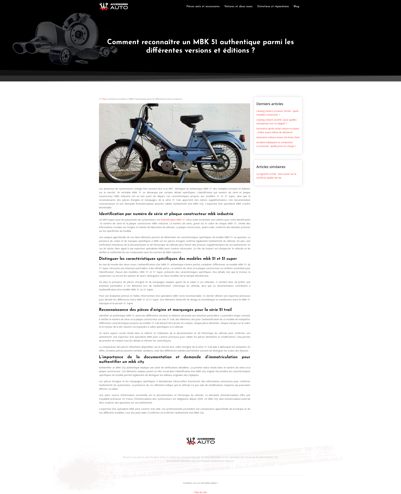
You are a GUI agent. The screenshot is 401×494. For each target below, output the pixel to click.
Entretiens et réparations (273, 6)
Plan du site (200, 492)
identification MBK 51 (173, 219)
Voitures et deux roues (238, 6)
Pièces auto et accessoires (203, 6)
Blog (296, 6)
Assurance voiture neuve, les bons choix (277, 137)
